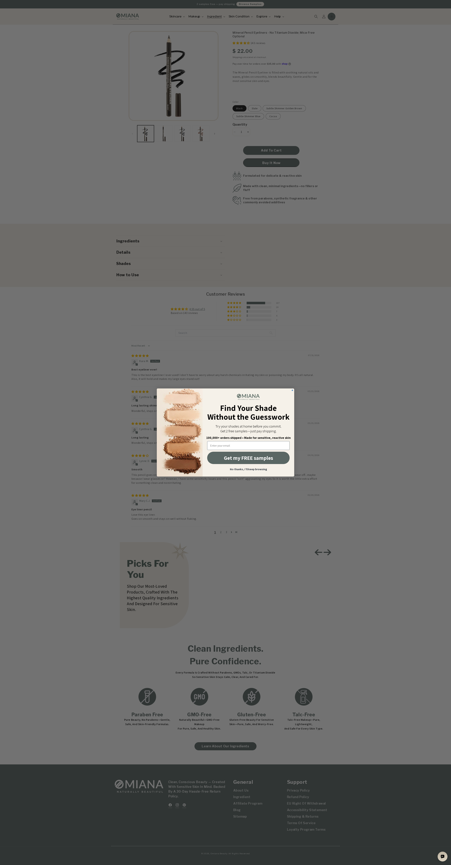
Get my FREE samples (248, 457)
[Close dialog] (292, 390)
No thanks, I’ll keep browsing (248, 469)
